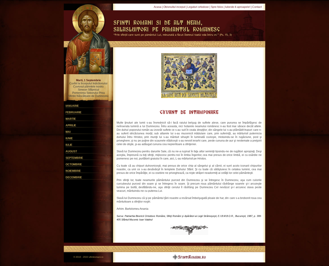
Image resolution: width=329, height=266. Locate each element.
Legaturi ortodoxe (198, 7)
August (71, 151)
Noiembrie (73, 170)
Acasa (157, 7)
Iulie (69, 144)
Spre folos (217, 7)
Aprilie (71, 125)
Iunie (69, 138)
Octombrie (74, 164)
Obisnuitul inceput (174, 7)
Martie (71, 118)
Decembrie (74, 177)
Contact (257, 7)
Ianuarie (72, 105)
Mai (68, 131)
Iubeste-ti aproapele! (237, 7)
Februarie (73, 112)
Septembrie (74, 157)
